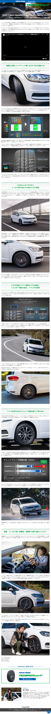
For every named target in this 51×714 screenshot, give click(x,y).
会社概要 (26, 709)
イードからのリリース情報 (30, 709)
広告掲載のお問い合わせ (17, 709)
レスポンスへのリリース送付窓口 (37, 709)
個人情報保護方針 (22, 709)
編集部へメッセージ (11, 709)
